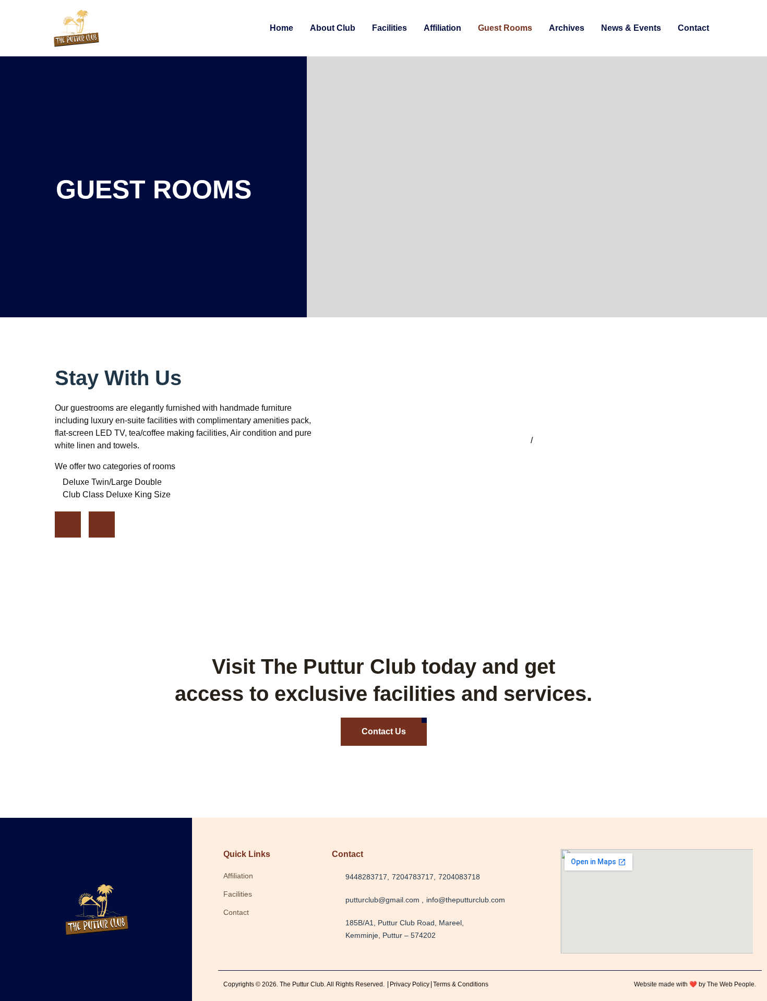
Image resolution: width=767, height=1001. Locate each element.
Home (281, 27)
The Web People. (731, 984)
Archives (566, 27)
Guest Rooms (505, 27)
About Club (332, 27)
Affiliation (442, 27)
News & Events (631, 27)
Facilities (389, 27)
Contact (693, 27)
